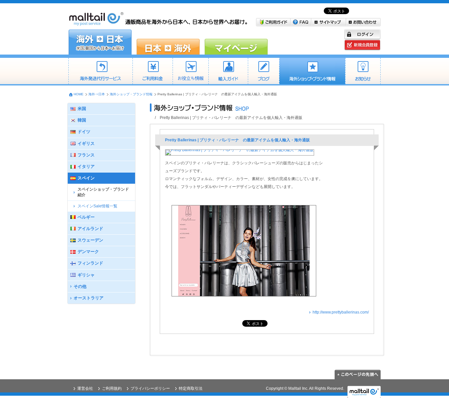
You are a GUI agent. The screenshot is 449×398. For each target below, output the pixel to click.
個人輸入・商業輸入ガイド (228, 71)
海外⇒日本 (96, 94)
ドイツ (84, 131)
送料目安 (190, 71)
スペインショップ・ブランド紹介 (103, 192)
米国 (82, 108)
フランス (86, 154)
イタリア (86, 166)
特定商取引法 (190, 388)
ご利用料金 (152, 71)
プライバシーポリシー (150, 388)
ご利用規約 (112, 388)
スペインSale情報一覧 (97, 206)
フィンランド (90, 263)
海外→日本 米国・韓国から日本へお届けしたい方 (100, 42)
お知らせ (363, 71)
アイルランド (90, 228)
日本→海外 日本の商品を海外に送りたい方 (168, 42)
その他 (80, 286)
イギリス (86, 143)
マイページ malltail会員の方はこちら (236, 42)
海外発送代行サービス (100, 71)
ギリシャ (86, 274)
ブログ (263, 71)
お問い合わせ (363, 22)
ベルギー (86, 217)
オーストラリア (89, 297)
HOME (78, 94)
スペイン (86, 178)
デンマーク (88, 251)
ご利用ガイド (273, 22)
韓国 (82, 120)
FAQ (301, 22)
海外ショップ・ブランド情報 (312, 71)
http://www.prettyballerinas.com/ (341, 312)
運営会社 (85, 388)
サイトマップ (328, 22)
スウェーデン (90, 240)
